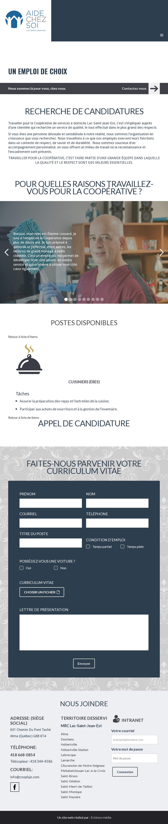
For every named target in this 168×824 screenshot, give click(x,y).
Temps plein (135, 546)
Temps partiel (102, 546)
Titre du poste (35, 534)
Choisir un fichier (39, 592)
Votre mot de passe (127, 749)
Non (63, 568)
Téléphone (98, 514)
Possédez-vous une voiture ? (47, 561)
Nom (92, 494)
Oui (28, 568)
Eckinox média (101, 817)
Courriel (29, 514)
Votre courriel (122, 731)
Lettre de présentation (43, 610)
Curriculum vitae (36, 583)
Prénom (28, 494)
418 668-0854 (22, 755)
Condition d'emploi (105, 540)
